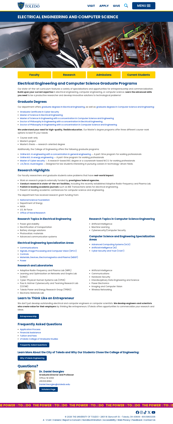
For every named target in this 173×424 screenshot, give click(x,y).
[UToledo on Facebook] (137, 412)
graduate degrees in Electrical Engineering (63, 106)
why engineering (32, 358)
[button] (126, 6)
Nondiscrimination (91, 420)
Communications (29, 247)
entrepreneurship (28, 316)
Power (23, 260)
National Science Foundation (35, 200)
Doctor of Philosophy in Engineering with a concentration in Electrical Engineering (61, 121)
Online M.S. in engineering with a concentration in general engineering (55, 154)
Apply (104, 6)
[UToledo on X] (149, 412)
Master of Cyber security (32, 160)
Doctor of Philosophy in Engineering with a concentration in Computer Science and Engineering (68, 124)
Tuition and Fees (28, 335)
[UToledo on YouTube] (153, 412)
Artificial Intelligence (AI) (104, 247)
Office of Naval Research (32, 212)
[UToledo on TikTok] (145, 412)
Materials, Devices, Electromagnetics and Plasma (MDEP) (49, 257)
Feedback (137, 420)
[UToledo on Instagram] (141, 412)
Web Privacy (124, 420)
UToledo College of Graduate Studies (39, 339)
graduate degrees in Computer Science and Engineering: (125, 106)
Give (116, 6)
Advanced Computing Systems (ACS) (111, 244)
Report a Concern (72, 420)
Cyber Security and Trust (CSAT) (108, 250)
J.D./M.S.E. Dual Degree (31, 163)
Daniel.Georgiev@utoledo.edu (54, 384)
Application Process (30, 329)
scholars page (48, 389)
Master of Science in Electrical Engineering (41, 115)
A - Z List (47, 420)
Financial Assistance (30, 332)
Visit (91, 6)
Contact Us (149, 420)
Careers (57, 420)
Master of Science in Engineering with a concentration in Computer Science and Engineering (67, 118)
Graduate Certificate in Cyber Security (39, 111)
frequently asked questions (33, 345)
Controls (24, 254)
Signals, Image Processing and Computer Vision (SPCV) (48, 251)
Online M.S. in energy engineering (36, 157)
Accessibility (109, 420)
